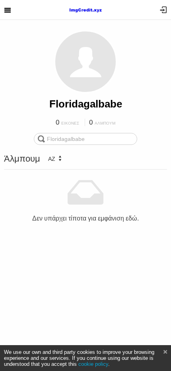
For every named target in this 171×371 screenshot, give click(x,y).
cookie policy (93, 364)
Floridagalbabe (85, 104)
